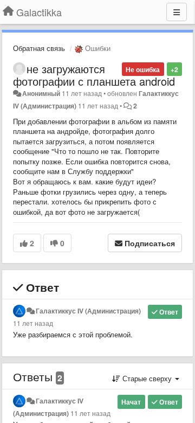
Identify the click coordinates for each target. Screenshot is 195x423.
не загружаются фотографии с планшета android (94, 75)
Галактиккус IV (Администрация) (88, 311)
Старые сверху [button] (147, 378)
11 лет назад (33, 323)
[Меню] (176, 12)
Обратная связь (39, 48)
